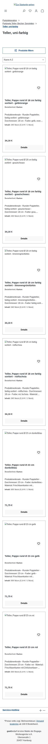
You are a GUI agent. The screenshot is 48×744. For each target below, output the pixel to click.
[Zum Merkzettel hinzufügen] (38, 88)
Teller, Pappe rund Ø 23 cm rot (21, 647)
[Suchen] (24, 10)
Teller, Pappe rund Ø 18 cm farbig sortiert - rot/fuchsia (23, 375)
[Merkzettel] (30, 10)
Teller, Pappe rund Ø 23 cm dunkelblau (19, 466)
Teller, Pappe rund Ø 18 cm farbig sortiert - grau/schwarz (23, 193)
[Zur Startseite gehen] (24, 4)
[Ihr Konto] (36, 10)
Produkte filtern (26, 50)
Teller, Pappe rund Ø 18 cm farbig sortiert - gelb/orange (23, 101)
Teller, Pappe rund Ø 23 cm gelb (22, 556)
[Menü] (6, 10)
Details (24, 147)
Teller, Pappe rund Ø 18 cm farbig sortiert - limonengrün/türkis (23, 284)
